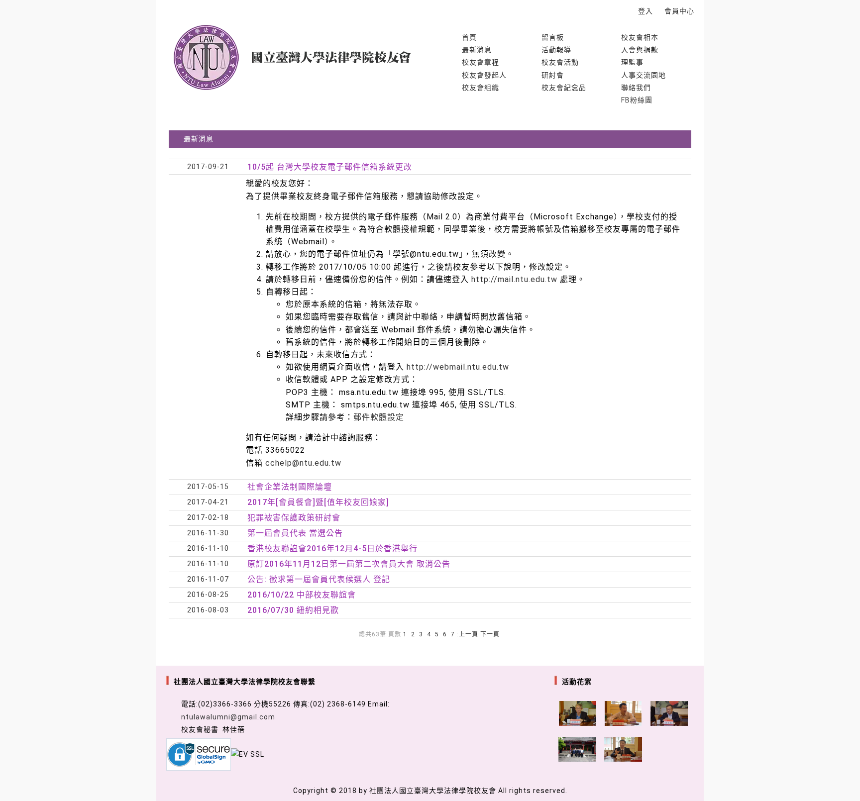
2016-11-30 (208, 533)
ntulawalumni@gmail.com (228, 717)
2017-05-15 (208, 487)
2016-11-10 (208, 548)
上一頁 (468, 634)
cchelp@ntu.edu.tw (303, 463)
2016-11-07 (208, 579)
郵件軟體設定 (378, 417)
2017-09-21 (208, 167)
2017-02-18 (208, 517)
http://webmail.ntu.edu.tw (458, 367)
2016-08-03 (208, 610)
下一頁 (490, 634)
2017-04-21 (208, 502)
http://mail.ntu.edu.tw (515, 279)
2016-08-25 (208, 595)
